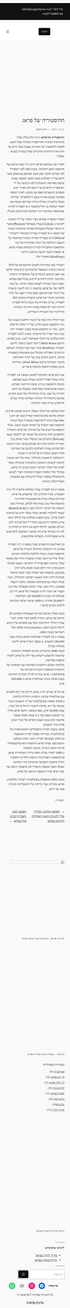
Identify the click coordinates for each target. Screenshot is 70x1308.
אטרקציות (59, 1071)
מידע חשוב (41, 129)
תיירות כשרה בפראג (45, 1260)
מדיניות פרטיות (35, 1302)
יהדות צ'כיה (58, 1088)
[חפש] (23, 1274)
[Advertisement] (35, 79)
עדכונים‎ (60, 1104)
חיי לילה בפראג (56, 1082)
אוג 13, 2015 (58, 129)
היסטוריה (59, 800)
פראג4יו (53, 1285)
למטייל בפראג (57, 1093)
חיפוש (44, 31)
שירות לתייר (58, 1109)
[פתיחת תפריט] (8, 32)
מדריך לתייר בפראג (46, 1255)
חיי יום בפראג (57, 1077)
